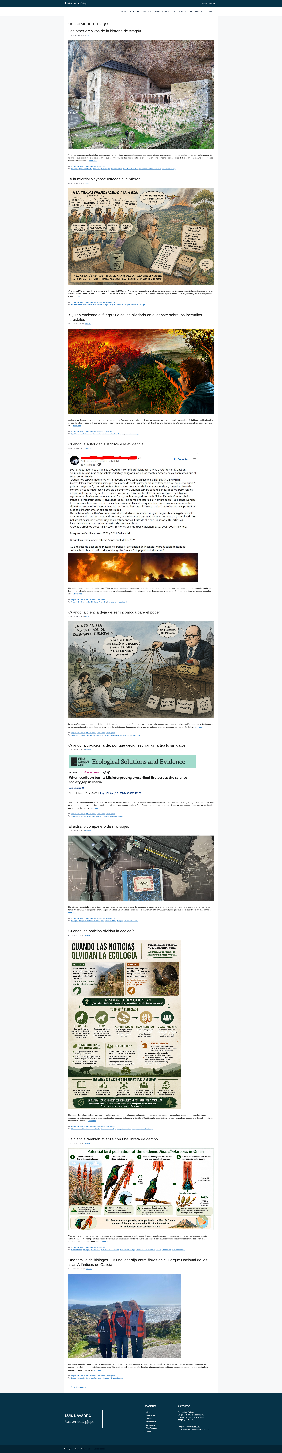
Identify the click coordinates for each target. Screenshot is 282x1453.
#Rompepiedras (116, 169)
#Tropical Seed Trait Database (89, 921)
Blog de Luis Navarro (78, 166)
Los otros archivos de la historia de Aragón (104, 31)
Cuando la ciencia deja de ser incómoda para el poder (114, 612)
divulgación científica (146, 169)
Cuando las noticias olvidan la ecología (101, 931)
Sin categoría (110, 302)
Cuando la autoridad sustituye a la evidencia (106, 444)
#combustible (75, 816)
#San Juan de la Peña (130, 169)
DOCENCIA (147, 11)
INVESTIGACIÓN (161, 11)
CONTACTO (211, 11)
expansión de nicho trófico (87, 1378)
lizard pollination (103, 1378)
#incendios (96, 169)
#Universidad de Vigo (100, 305)
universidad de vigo (168, 169)
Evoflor (158, 1250)
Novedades (101, 166)
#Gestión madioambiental (91, 1129)
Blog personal (91, 166)
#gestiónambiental (85, 169)
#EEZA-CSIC (95, 1250)
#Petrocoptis (105, 169)
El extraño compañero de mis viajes (98, 826)
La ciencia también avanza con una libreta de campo (113, 1139)
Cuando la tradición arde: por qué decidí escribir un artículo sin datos (127, 745)
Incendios (110, 602)
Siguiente (81, 1387)
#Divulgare (74, 169)
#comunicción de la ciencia (80, 602)
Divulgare (157, 169)
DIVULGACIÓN (178, 11)
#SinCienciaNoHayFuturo (101, 735)
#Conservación (76, 1129)
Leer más (93, 161)
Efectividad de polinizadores (145, 1250)
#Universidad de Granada (110, 1250)
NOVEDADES (134, 11)
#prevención (97, 434)
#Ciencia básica (76, 1250)
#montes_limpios (95, 816)
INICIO (123, 11)
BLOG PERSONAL (196, 11)
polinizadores (166, 1250)
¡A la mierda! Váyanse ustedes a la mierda (104, 179)
